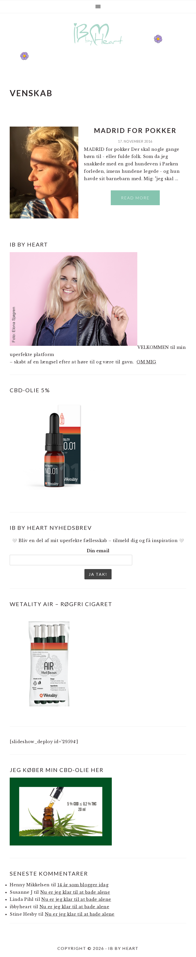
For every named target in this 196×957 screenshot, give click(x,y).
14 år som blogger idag (82, 884)
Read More (135, 197)
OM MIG (146, 361)
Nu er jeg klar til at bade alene (75, 892)
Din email (98, 550)
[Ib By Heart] (98, 48)
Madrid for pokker (135, 130)
